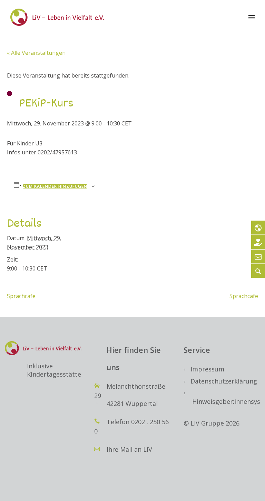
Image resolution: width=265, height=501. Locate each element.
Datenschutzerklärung (223, 381)
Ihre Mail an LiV (129, 449)
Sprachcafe (21, 296)
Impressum (207, 369)
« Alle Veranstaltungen (36, 53)
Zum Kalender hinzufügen (55, 186)
